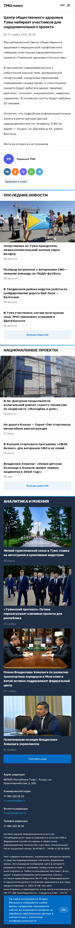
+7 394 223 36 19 (14, 826)
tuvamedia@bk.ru (14, 800)
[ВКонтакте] (7, 171)
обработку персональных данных (30, 913)
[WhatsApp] (31, 171)
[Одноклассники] (15, 171)
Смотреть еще (37, 758)
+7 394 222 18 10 (14, 796)
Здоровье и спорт (16, 181)
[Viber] (23, 171)
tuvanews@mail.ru (15, 812)
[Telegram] (39, 171)
